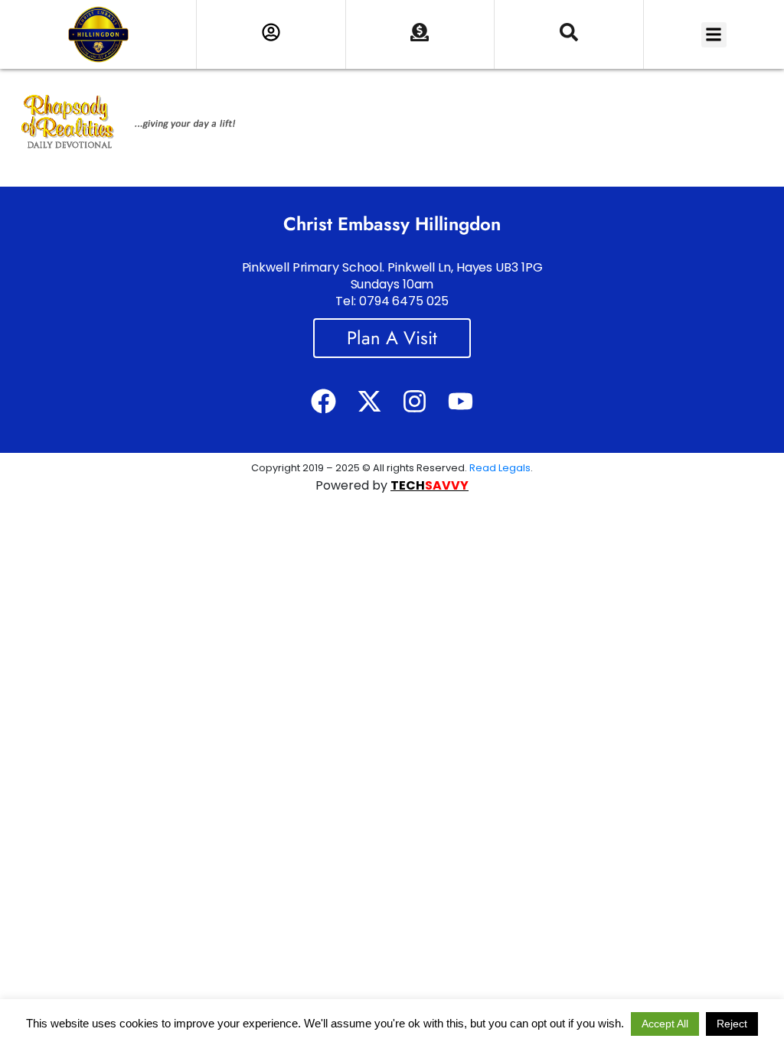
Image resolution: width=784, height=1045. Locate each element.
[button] (714, 34)
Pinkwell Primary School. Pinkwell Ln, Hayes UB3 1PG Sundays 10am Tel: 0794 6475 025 (392, 284)
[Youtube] (459, 401)
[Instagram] (414, 401)
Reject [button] (732, 1023)
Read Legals (500, 467)
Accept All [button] (665, 1023)
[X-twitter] (369, 401)
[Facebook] (323, 401)
